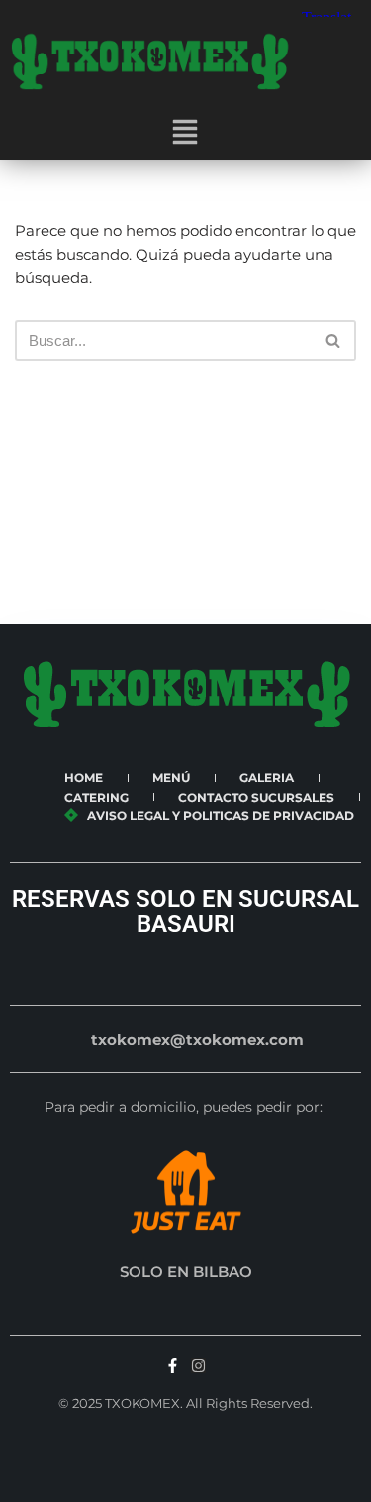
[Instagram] (198, 1365)
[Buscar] (334, 340)
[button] (185, 134)
